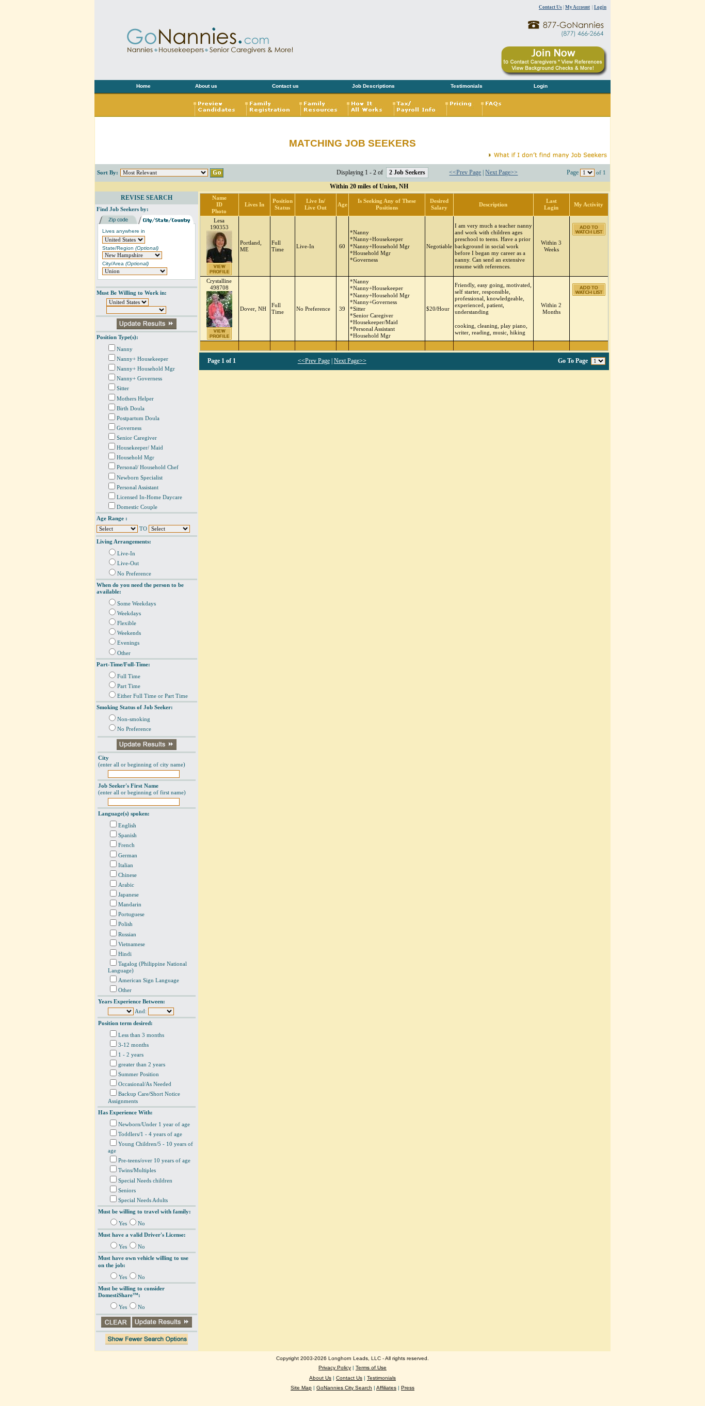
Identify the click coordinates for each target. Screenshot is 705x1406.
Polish (125, 924)
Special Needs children (145, 1181)
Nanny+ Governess (139, 378)
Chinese (127, 875)
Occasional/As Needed (144, 1084)
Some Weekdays (136, 603)
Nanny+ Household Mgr (146, 369)
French (126, 845)
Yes (123, 1223)
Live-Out (128, 563)
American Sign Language (148, 980)
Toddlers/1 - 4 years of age (150, 1134)
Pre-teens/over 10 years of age (154, 1160)
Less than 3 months (141, 1035)
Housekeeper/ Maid (140, 448)
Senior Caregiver (137, 438)
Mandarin (129, 904)
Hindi (125, 954)
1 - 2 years (130, 1055)
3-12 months (133, 1045)
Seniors (127, 1190)
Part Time (128, 686)
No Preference (134, 574)
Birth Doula (131, 408)
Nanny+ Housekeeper (142, 359)
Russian (127, 934)
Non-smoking (133, 719)
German (127, 855)
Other (124, 653)
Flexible (126, 623)
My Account (577, 7)
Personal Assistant (137, 487)
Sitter (123, 388)
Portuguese (131, 914)
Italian (125, 865)
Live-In (126, 553)
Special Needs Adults (143, 1200)
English (127, 825)
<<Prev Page (465, 172)
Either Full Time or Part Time (152, 696)
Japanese (128, 895)
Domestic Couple (137, 507)
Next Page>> (501, 172)
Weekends (129, 633)
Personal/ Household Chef (148, 467)
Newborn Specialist (140, 478)
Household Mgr (135, 457)
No (141, 1223)
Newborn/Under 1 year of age (154, 1124)
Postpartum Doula (138, 418)
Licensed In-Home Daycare (149, 497)
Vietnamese (131, 944)
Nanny (125, 349)
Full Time (128, 676)
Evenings (128, 643)
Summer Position (138, 1074)
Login (600, 7)
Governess (129, 428)
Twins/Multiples (137, 1170)
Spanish (127, 835)
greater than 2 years (141, 1064)
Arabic (126, 885)
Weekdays (129, 613)
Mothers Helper (135, 399)
